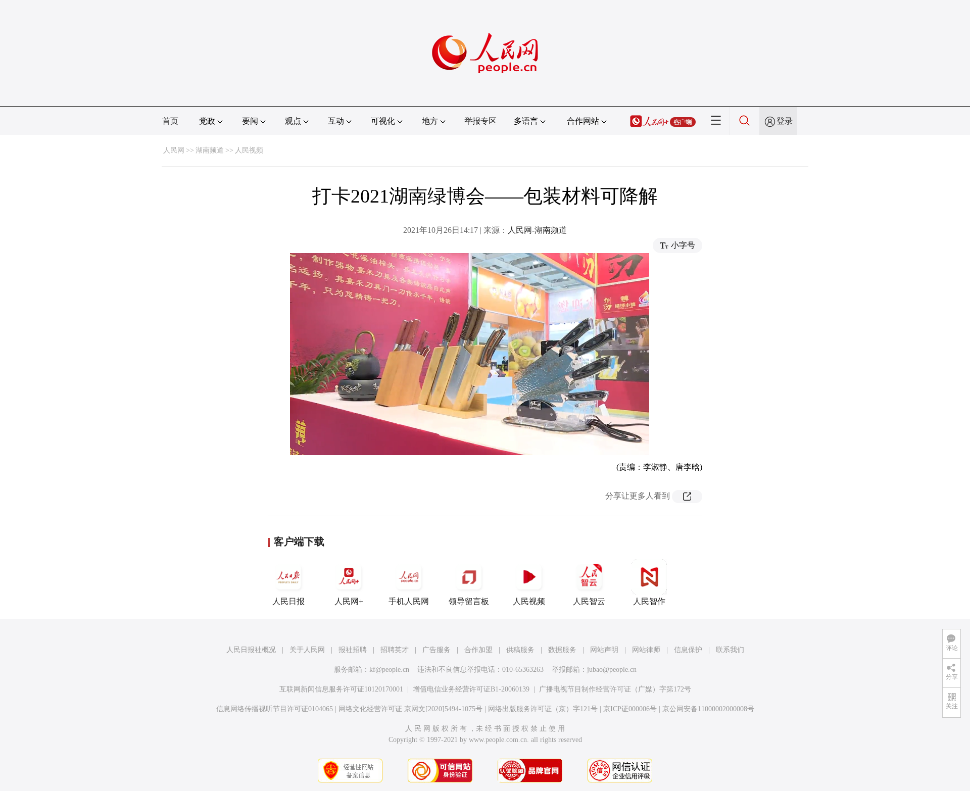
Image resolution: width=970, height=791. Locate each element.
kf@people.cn (389, 669)
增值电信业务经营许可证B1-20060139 (471, 689)
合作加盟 (478, 650)
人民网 (173, 150)
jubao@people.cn (612, 669)
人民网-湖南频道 (537, 230)
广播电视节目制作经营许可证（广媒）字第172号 (615, 689)
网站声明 (604, 650)
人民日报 (288, 601)
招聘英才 (394, 650)
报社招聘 (352, 650)
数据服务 (562, 650)
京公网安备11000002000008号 (708, 709)
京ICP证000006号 (630, 709)
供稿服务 (520, 650)
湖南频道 (210, 150)
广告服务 (436, 650)
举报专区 (480, 121)
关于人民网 (307, 650)
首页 (170, 121)
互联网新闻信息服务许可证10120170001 (341, 689)
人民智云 (589, 601)
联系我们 (730, 650)
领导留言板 (469, 601)
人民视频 (249, 150)
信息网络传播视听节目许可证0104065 (274, 709)
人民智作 (649, 601)
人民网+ (348, 601)
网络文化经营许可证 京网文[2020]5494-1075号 (410, 709)
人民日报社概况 (251, 650)
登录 (785, 121)
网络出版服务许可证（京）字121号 (543, 709)
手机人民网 (409, 601)
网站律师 (646, 650)
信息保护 (688, 650)
